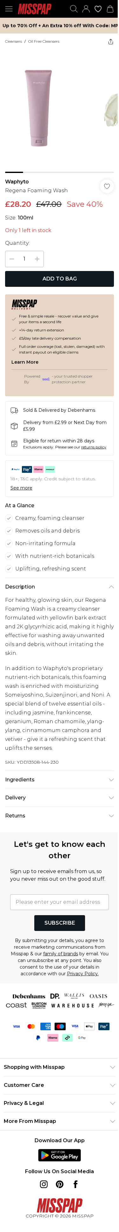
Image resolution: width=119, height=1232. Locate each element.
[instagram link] (41, 1207)
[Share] (106, 41)
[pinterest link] (57, 1207)
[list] (57, 108)
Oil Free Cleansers (43, 41)
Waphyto (17, 177)
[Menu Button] (9, 9)
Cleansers (13, 41)
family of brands (62, 968)
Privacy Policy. (80, 988)
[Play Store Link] (57, 1178)
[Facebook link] (73, 1207)
